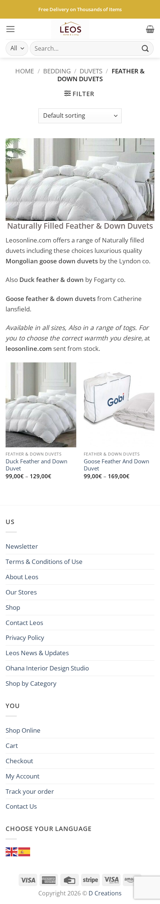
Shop (13, 607)
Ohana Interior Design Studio (47, 667)
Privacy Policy (25, 637)
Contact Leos (24, 622)
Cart (12, 745)
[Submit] (145, 48)
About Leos (22, 576)
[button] (11, 29)
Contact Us (21, 806)
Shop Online (23, 730)
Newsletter (22, 546)
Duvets (91, 70)
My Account (22, 775)
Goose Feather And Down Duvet (116, 465)
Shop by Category (31, 683)
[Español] (24, 850)
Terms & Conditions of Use (44, 561)
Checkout (19, 760)
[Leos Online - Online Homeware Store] (70, 29)
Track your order (30, 791)
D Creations (105, 893)
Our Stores (21, 591)
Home (24, 70)
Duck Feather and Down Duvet (36, 465)
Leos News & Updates (37, 652)
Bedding (57, 70)
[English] (12, 850)
